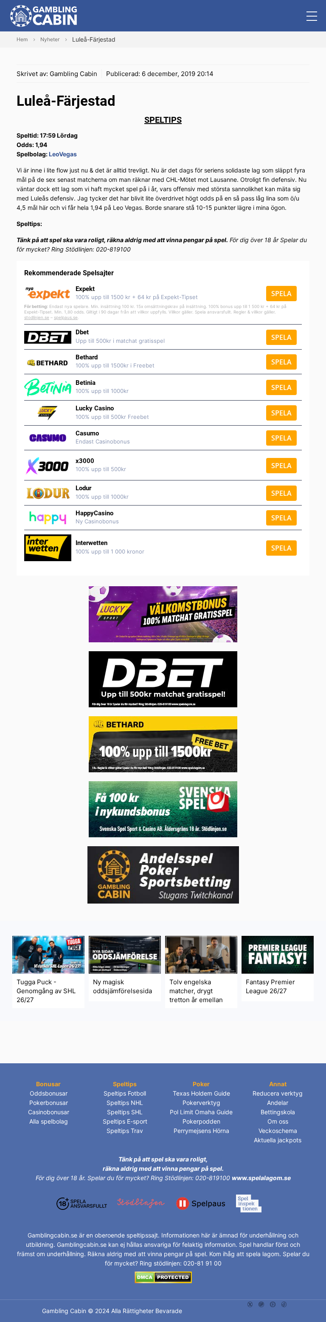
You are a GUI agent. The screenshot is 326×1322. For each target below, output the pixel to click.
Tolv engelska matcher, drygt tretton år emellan (196, 991)
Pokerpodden (201, 1121)
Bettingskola (278, 1112)
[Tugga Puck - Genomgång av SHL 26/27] (48, 954)
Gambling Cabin (73, 74)
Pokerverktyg (201, 1102)
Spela (281, 293)
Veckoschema (278, 1130)
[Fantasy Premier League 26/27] (278, 954)
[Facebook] (284, 1303)
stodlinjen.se (36, 317)
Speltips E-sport (125, 1121)
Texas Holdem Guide (201, 1093)
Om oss (277, 1121)
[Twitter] (250, 1303)
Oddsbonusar (48, 1093)
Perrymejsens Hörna (201, 1130)
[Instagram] (261, 1303)
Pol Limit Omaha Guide (201, 1112)
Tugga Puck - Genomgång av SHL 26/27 (46, 991)
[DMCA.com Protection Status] (163, 1277)
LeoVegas (63, 154)
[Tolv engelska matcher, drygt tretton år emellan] (201, 954)
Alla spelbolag (48, 1121)
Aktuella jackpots (277, 1140)
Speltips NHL (125, 1102)
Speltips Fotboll (125, 1093)
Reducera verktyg (278, 1093)
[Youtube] (272, 1303)
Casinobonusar (48, 1112)
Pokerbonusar (48, 1102)
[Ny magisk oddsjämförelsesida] (125, 954)
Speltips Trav (125, 1130)
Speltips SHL (125, 1112)
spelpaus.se (66, 317)
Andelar (277, 1102)
